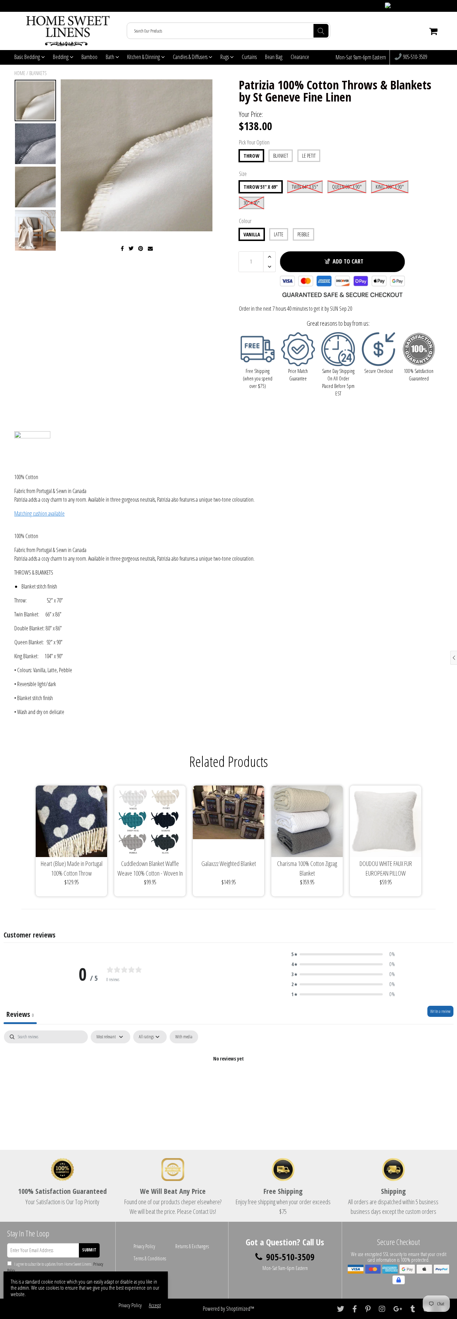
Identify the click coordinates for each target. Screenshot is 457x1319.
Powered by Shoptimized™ (228, 1309)
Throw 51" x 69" (260, 186)
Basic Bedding (27, 57)
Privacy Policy (144, 1246)
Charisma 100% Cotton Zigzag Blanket (307, 868)
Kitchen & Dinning (144, 57)
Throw (251, 155)
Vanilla (251, 234)
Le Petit (309, 155)
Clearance (300, 57)
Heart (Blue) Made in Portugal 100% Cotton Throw (71, 868)
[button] (343, 954)
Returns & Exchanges (192, 1246)
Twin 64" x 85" (305, 186)
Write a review (440, 1011)
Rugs (225, 57)
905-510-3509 (414, 57)
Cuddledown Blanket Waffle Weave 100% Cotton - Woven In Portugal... (150, 868)
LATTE (278, 234)
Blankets (37, 73)
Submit (89, 1250)
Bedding (61, 57)
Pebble (303, 234)
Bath (110, 57)
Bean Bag (273, 57)
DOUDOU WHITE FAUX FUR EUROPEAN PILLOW (386, 868)
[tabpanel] (228, 1083)
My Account (428, 6)
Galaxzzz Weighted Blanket (228, 863)
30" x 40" (251, 203)
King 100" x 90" (390, 186)
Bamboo (89, 57)
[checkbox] (184, 1036)
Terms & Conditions (150, 1258)
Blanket (280, 155)
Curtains (249, 57)
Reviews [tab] (20, 1014)
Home (19, 73)
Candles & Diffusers (191, 57)
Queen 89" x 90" (347, 186)
